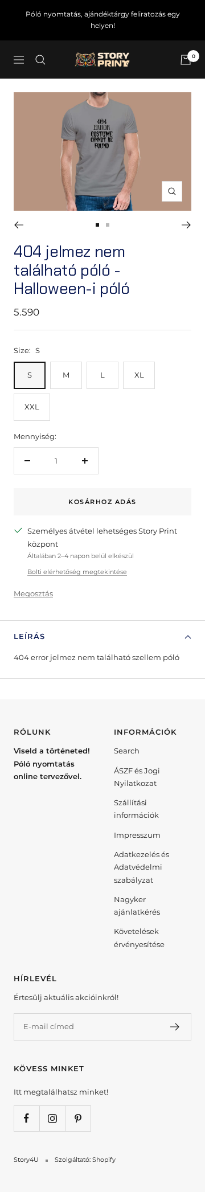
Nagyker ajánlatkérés (137, 905)
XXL (31, 406)
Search (127, 750)
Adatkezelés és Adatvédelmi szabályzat (141, 867)
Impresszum (137, 834)
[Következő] (186, 225)
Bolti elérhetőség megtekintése (77, 572)
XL (139, 374)
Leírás (29, 636)
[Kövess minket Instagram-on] (52, 1118)
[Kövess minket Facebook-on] (26, 1118)
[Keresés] (40, 60)
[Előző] (18, 225)
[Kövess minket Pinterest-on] (78, 1118)
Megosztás (33, 593)
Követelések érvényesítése (139, 937)
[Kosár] (185, 60)
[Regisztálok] (175, 1027)
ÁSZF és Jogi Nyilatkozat (137, 777)
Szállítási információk (136, 809)
